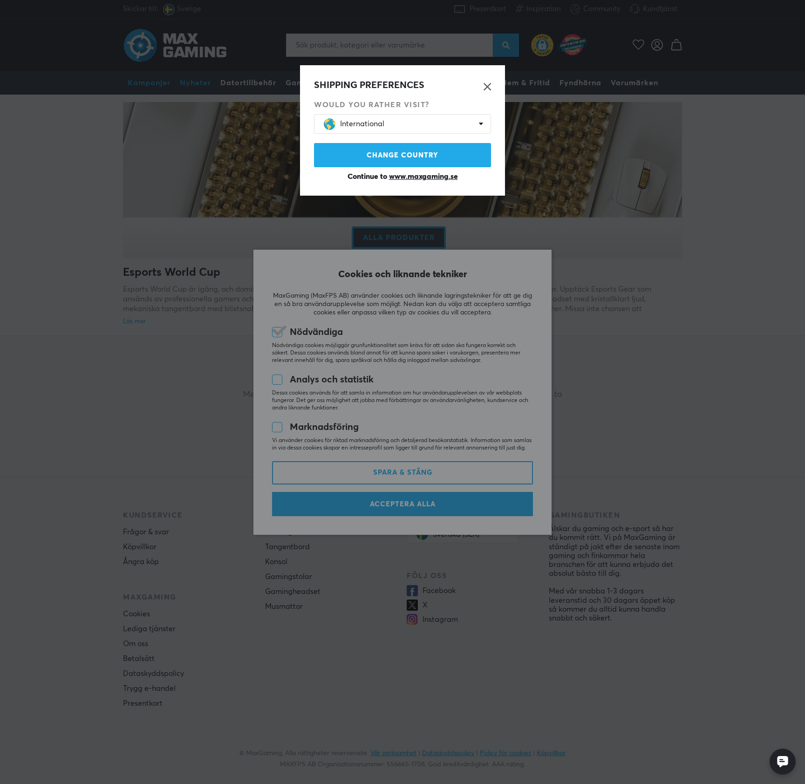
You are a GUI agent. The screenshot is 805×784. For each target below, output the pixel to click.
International (362, 124)
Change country (402, 155)
